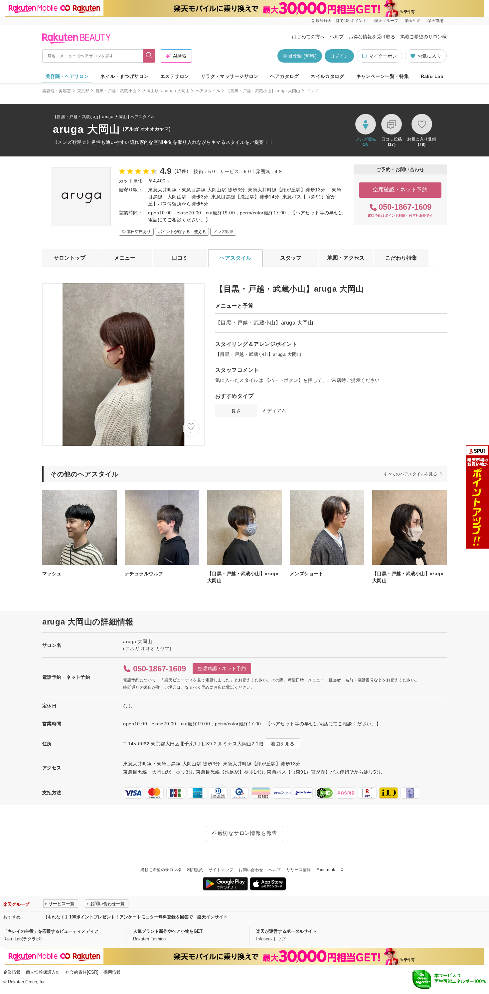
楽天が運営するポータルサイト (286, 931)
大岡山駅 (150, 91)
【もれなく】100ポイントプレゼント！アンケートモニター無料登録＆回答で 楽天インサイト (135, 916)
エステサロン (174, 76)
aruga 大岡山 (177, 91)
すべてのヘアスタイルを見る (410, 474)
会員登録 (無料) (300, 56)
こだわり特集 (401, 258)
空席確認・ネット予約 (400, 189)
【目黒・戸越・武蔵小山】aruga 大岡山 (263, 91)
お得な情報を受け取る (372, 36)
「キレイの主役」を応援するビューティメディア (50, 931)
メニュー (124, 258)
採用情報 (112, 972)
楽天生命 (413, 20)
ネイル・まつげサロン (124, 76)
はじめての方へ (308, 36)
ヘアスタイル (208, 91)
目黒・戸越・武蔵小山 (116, 91)
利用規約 (195, 870)
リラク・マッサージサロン (229, 76)
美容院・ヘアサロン (67, 76)
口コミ (180, 258)
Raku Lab (432, 76)
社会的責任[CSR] (81, 972)
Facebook (325, 870)
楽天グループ (386, 20)
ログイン (339, 56)
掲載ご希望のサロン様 (423, 36)
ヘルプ (337, 36)
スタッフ (290, 258)
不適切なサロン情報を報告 (244, 833)
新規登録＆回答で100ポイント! (340, 20)
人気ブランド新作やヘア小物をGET (168, 931)
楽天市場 (435, 20)
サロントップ (69, 258)
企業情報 (12, 972)
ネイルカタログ (327, 76)
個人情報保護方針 (43, 972)
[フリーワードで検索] (149, 56)
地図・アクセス (346, 258)
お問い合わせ (251, 870)
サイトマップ (221, 870)
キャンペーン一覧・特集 (382, 76)
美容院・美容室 (56, 91)
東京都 (83, 91)
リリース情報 (298, 870)
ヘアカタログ (284, 76)
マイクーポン (383, 56)
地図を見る (282, 743)
